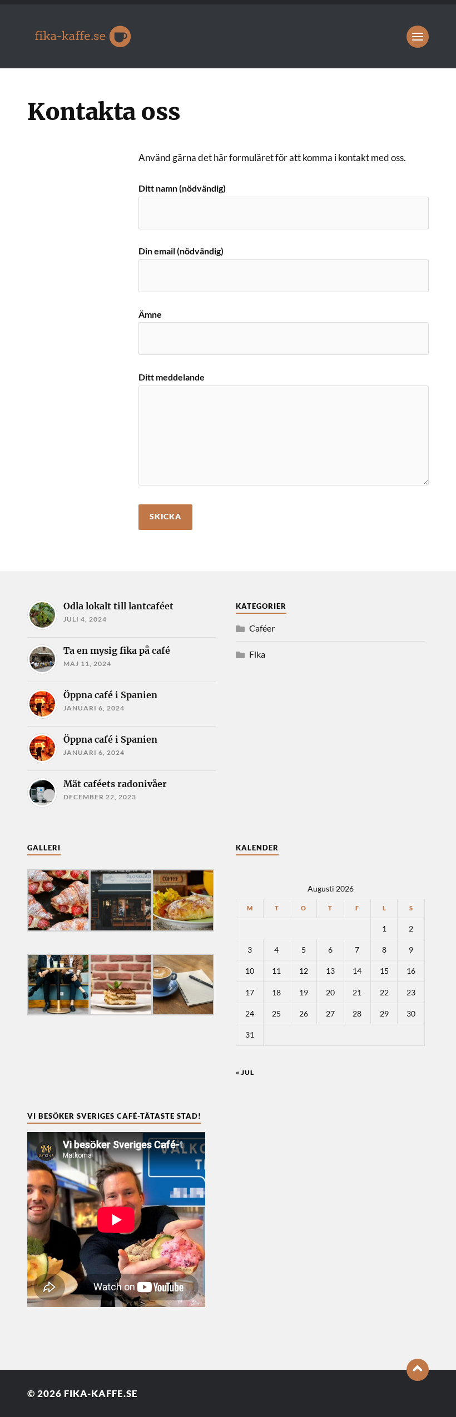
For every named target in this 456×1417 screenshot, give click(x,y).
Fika (257, 654)
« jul (245, 1072)
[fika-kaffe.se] (228, 36)
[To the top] (418, 1370)
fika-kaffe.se (101, 1393)
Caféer (262, 628)
